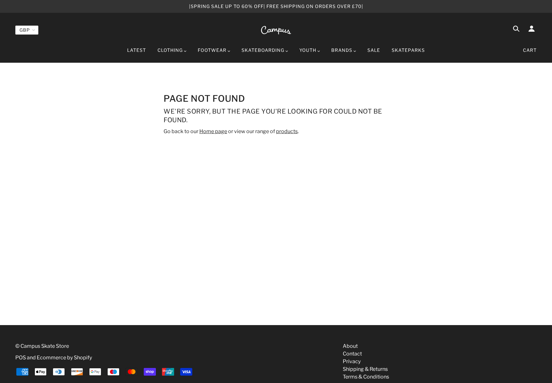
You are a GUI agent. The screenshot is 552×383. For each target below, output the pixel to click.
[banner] (276, 30)
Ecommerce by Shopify (64, 358)
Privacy (352, 361)
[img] (516, 29)
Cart (530, 50)
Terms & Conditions (366, 377)
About (350, 346)
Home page (213, 131)
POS (20, 358)
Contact (352, 354)
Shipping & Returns (365, 369)
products (287, 131)
